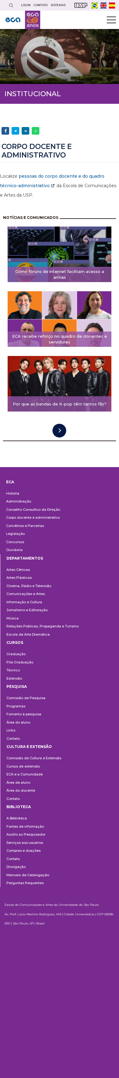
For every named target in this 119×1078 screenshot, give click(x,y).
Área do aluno (18, 722)
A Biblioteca (16, 818)
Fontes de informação (25, 826)
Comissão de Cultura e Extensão (33, 758)
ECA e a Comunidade (24, 774)
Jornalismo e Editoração (27, 610)
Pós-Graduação (19, 662)
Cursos (14, 642)
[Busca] (11, 5)
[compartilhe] (5, 131)
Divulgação (16, 867)
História (12, 493)
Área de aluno (18, 782)
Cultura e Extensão (29, 746)
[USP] (81, 5)
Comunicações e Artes (25, 594)
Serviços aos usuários (24, 842)
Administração (18, 501)
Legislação (15, 534)
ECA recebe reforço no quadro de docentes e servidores (59, 339)
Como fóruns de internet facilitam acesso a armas (59, 274)
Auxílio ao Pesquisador (25, 834)
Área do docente (20, 790)
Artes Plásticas (19, 577)
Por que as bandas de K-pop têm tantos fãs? (59, 403)
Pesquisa (16, 686)
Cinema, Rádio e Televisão (28, 586)
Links (10, 730)
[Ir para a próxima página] (59, 430)
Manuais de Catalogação (27, 875)
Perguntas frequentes (25, 883)
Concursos (15, 542)
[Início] (23, 20)
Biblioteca (18, 806)
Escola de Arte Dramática (28, 634)
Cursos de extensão (23, 766)
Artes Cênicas (18, 570)
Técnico (13, 670)
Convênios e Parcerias (25, 526)
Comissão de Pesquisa (25, 698)
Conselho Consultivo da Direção (33, 509)
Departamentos (24, 558)
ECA (10, 482)
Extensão (14, 678)
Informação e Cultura (24, 602)
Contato (13, 738)
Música (12, 618)
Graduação (16, 654)
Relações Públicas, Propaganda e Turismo (42, 626)
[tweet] (15, 131)
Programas (15, 706)
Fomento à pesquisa (23, 714)
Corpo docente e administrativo (33, 517)
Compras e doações (23, 850)
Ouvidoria (14, 550)
